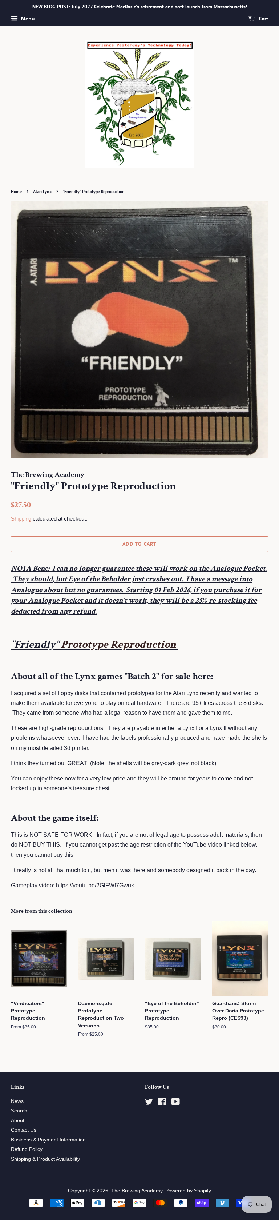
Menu (27, 18)
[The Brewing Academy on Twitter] (149, 1103)
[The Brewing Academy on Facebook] (162, 1103)
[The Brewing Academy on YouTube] (175, 1103)
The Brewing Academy (136, 1190)
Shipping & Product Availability (45, 1159)
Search (19, 1110)
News (17, 1101)
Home (16, 191)
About (17, 1120)
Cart (263, 18)
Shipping (21, 518)
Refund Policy (27, 1149)
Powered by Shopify (188, 1190)
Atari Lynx (42, 191)
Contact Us (23, 1130)
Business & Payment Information (48, 1140)
